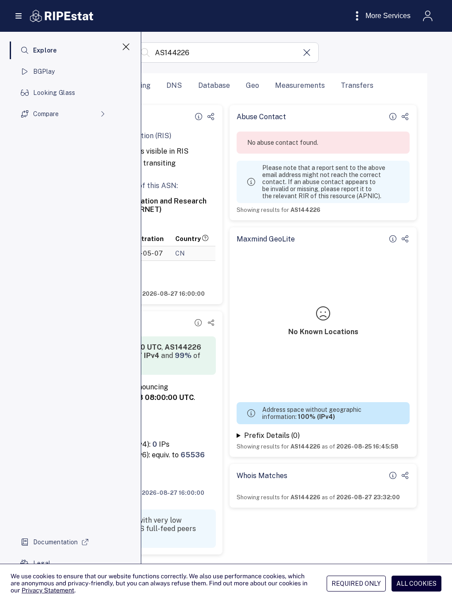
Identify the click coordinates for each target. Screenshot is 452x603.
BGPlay (44, 71)
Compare (46, 113)
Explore (45, 50)
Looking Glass (54, 92)
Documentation (55, 542)
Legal (41, 563)
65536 (193, 455)
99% (183, 355)
